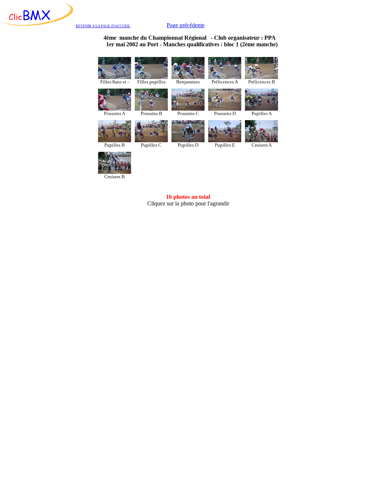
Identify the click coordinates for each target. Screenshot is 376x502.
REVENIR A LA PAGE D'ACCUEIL (103, 26)
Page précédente (186, 25)
